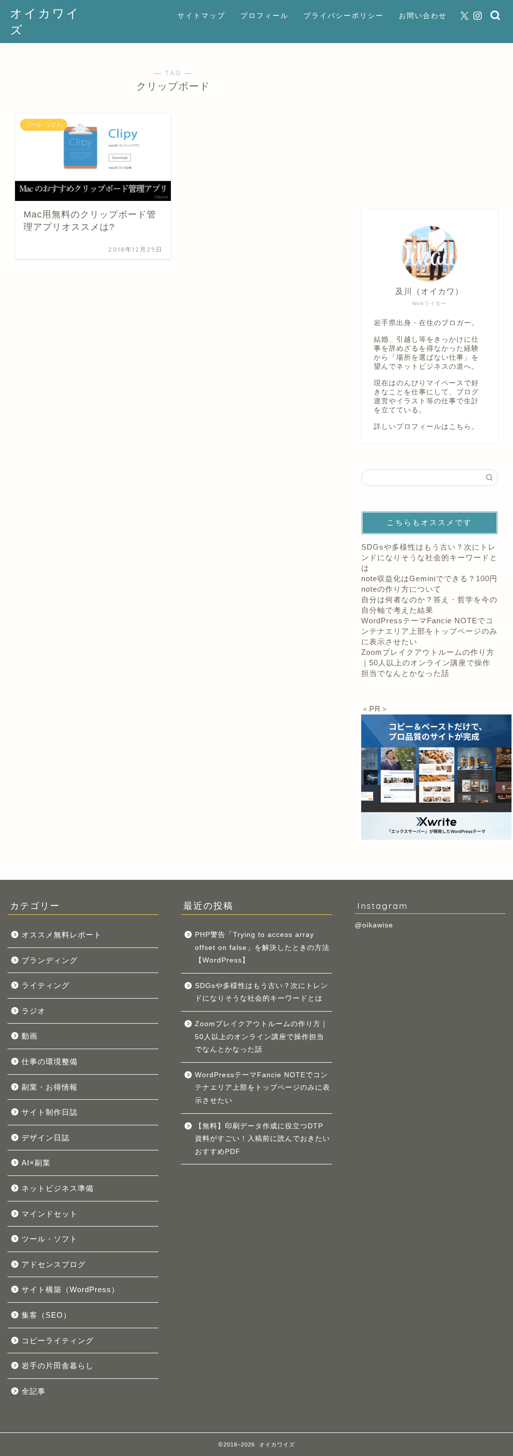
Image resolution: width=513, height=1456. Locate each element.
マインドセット (50, 1213)
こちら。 (464, 426)
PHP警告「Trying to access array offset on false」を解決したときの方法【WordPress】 (262, 947)
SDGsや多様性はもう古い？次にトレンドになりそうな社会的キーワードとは (429, 557)
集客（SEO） (46, 1315)
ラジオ (34, 1011)
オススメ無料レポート (62, 934)
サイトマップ (201, 15)
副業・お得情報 (50, 1087)
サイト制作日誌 (50, 1112)
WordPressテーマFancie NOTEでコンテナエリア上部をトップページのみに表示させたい (429, 631)
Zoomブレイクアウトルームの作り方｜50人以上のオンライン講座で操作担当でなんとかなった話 (427, 662)
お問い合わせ (423, 15)
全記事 (34, 1391)
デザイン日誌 (46, 1137)
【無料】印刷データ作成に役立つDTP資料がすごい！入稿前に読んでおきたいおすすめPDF (262, 1138)
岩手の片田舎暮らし (58, 1365)
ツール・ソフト (50, 1239)
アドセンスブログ (54, 1264)
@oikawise (374, 925)
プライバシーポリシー (344, 15)
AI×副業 (36, 1162)
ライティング (46, 985)
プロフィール (264, 15)
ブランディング (50, 960)
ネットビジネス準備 (58, 1188)
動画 (30, 1036)
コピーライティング (58, 1340)
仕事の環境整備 (50, 1061)
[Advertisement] (429, 120)
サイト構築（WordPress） (70, 1289)
